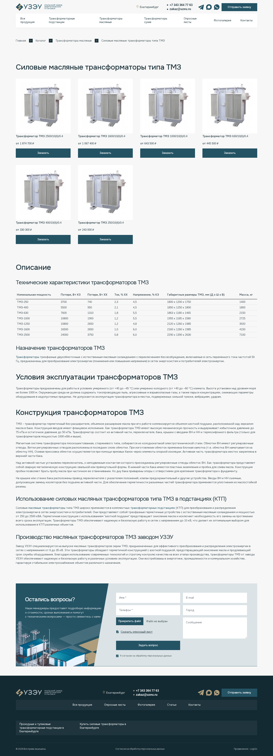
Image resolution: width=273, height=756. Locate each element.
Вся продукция (27, 20)
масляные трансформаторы (47, 508)
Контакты (246, 20)
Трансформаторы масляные (110, 20)
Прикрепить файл (129, 621)
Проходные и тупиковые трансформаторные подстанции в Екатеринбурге (42, 727)
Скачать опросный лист (137, 632)
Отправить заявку (239, 7)
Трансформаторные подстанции (62, 20)
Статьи (171, 704)
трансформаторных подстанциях (152, 508)
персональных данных (159, 655)
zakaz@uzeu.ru (180, 9)
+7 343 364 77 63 (181, 5)
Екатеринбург (149, 7)
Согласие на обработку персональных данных (140, 748)
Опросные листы (190, 20)
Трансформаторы (27, 357)
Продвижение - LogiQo (245, 748)
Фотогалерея (222, 20)
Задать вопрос (148, 645)
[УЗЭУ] (39, 7)
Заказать (43, 153)
